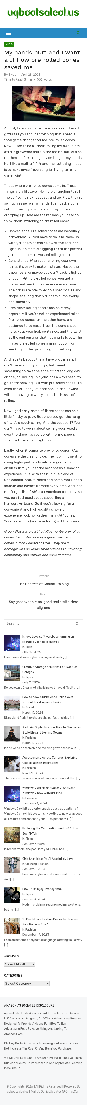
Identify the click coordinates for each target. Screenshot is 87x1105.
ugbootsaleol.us (18, 1091)
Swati (12, 75)
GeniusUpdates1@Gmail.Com (60, 1091)
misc (9, 44)
